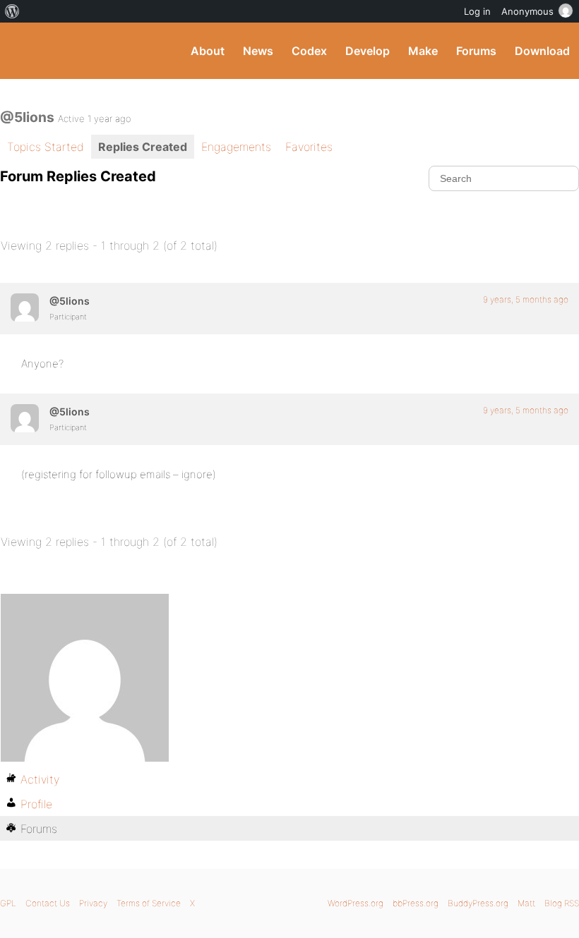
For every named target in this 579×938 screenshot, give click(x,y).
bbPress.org (415, 903)
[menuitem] (12, 11)
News (258, 51)
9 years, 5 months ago (525, 299)
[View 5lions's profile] (25, 307)
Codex (309, 51)
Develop (367, 51)
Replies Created (142, 147)
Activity (39, 779)
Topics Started (45, 147)
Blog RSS (561, 903)
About (208, 51)
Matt (526, 903)
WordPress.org (355, 903)
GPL (8, 903)
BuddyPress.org (23, 51)
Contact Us (47, 903)
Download (542, 51)
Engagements (236, 147)
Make (423, 51)
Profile (36, 804)
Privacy (93, 903)
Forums (476, 51)
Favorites (309, 147)
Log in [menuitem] (477, 11)
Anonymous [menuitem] (527, 11)
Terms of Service (149, 903)
